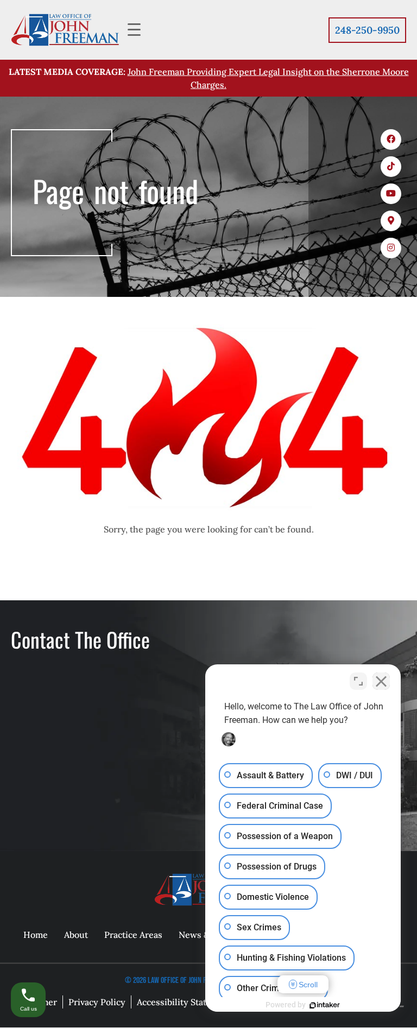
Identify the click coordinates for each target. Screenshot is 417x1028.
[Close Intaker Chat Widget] (381, 681)
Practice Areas (133, 935)
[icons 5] (391, 248)
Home (35, 935)
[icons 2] (391, 166)
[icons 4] (391, 221)
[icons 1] (391, 139)
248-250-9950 (367, 30)
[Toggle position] (358, 681)
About (76, 935)
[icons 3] (391, 193)
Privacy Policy (96, 1002)
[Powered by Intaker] (324, 1005)
